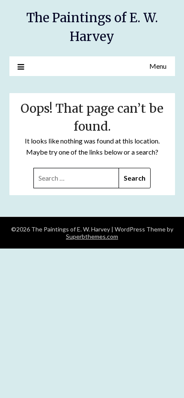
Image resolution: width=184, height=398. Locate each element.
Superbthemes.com (92, 236)
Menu (157, 66)
